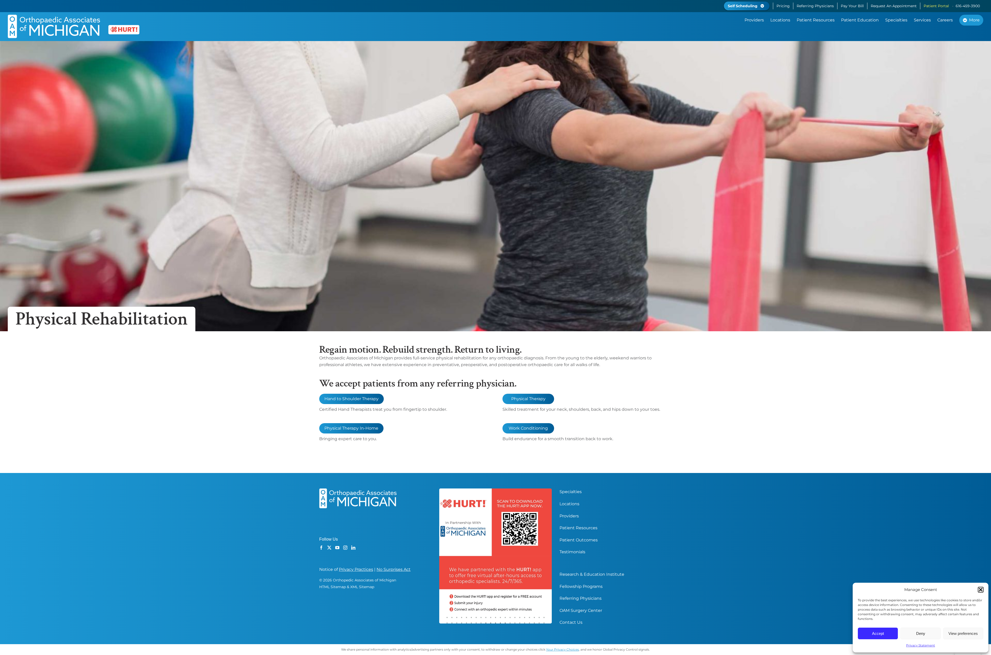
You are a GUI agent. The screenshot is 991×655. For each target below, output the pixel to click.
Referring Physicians (581, 598)
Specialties (571, 491)
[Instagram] (345, 548)
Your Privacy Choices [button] (562, 649)
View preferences (963, 633)
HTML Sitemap (332, 587)
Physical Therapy (528, 398)
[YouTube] (337, 548)
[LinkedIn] (353, 548)
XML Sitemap (362, 587)
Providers (569, 516)
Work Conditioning (528, 428)
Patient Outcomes (579, 540)
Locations (569, 503)
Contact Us (571, 622)
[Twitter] (329, 548)
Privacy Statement (920, 645)
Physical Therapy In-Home (351, 428)
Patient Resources (578, 527)
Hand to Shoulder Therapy (351, 398)
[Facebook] (321, 548)
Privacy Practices (356, 569)
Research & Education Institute (592, 574)
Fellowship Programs (581, 586)
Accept (878, 633)
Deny (920, 633)
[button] (980, 589)
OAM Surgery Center (581, 610)
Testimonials (572, 551)
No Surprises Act (394, 569)
